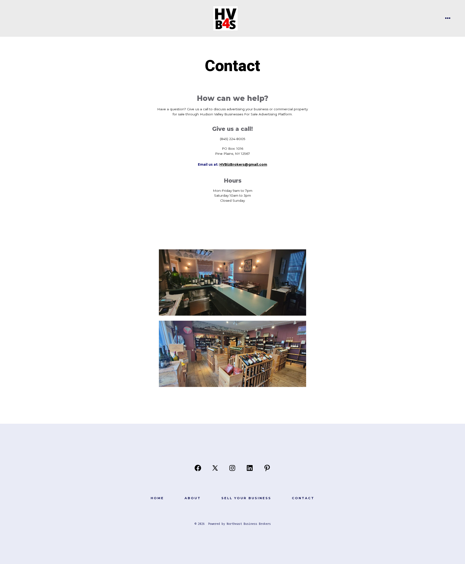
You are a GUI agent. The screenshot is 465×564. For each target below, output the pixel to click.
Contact (303, 498)
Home (157, 498)
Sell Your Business (246, 498)
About (193, 498)
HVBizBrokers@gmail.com (243, 164)
